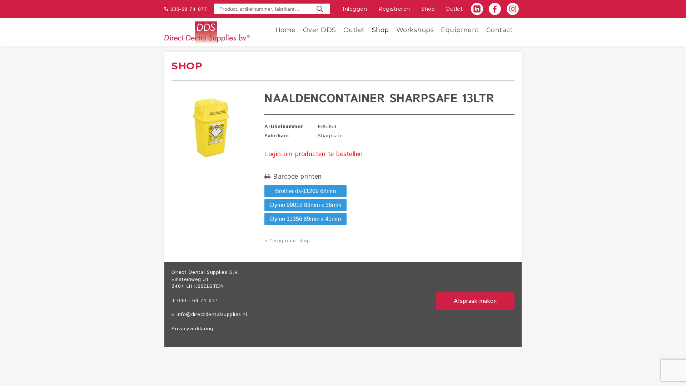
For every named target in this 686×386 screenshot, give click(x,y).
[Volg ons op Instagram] (513, 9)
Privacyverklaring (192, 328)
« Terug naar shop (287, 240)
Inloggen (355, 9)
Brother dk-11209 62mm (305, 191)
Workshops (415, 30)
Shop (428, 9)
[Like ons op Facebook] (495, 9)
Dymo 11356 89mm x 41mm (305, 219)
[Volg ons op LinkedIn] (477, 9)
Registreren (394, 9)
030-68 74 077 (188, 9)
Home (285, 30)
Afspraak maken (475, 301)
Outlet (454, 9)
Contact (499, 30)
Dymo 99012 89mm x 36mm (305, 205)
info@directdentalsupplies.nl (212, 314)
